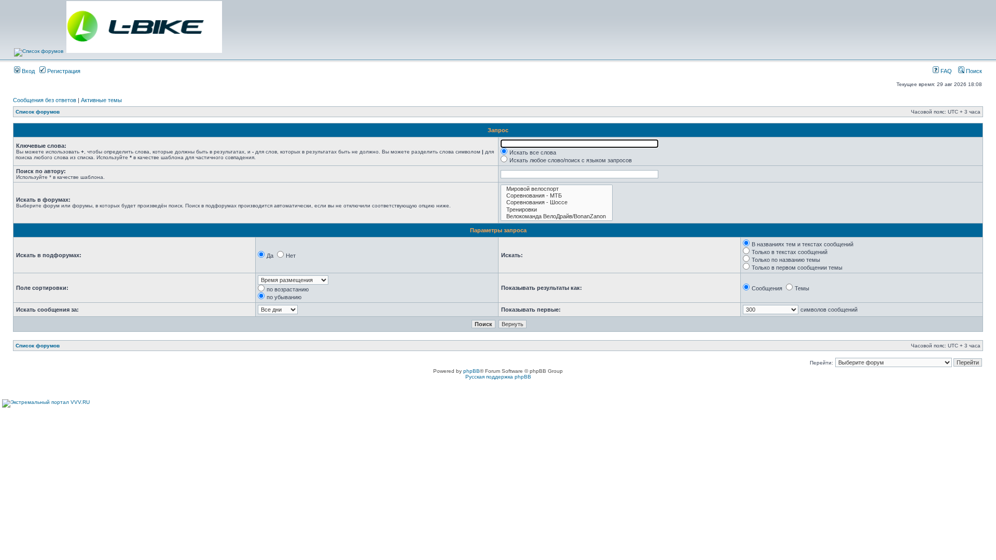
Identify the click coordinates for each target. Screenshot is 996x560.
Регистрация (63, 71)
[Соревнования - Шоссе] (557, 202)
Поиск (973, 71)
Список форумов (38, 112)
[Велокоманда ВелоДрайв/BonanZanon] (557, 216)
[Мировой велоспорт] (557, 189)
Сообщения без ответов (44, 100)
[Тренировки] (557, 209)
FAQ (945, 71)
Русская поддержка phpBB (498, 377)
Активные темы (101, 100)
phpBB (471, 371)
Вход (27, 71)
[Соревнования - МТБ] (557, 195)
